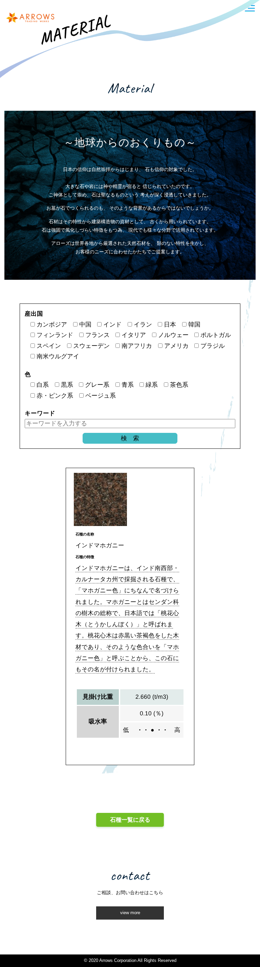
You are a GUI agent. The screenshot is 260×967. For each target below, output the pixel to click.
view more (130, 912)
